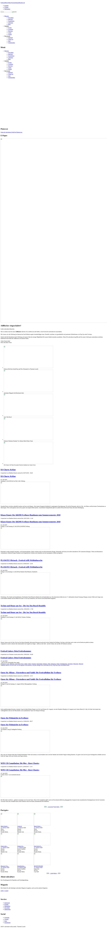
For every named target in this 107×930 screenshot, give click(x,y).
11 (48, 807)
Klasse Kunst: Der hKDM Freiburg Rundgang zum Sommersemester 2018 (30, 515)
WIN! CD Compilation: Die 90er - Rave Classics (20, 763)
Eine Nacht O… (38, 846)
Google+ (6, 919)
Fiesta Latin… (4, 846)
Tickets (10, 34)
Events (10, 27)
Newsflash (10, 17)
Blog (9, 24)
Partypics (10, 31)
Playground (7, 36)
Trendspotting (11, 42)
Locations (10, 29)
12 (49, 807)
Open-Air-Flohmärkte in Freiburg (14, 718)
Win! (9, 41)
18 (57, 807)
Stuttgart (17, 2)
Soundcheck (11, 21)
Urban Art (10, 39)
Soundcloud (7, 922)
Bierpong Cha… (5, 866)
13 (51, 807)
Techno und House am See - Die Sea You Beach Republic (23, 606)
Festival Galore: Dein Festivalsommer (16, 651)
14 (52, 807)
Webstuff (10, 37)
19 (58, 807)
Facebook (6, 917)
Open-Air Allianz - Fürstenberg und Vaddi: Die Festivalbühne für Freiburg (31, 673)
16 (54, 807)
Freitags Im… (20, 846)
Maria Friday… (38, 826)
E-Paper (6, 7)
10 (56, 873)
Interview (10, 19)
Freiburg (3, 2)
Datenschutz (7, 909)
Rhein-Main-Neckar (10, 2)
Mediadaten (7, 9)
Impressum (7, 902)
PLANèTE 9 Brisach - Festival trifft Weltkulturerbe (21, 560)
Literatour (10, 22)
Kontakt (6, 5)
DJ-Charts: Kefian (8, 470)
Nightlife (6, 26)
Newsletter (7, 907)
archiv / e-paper (4, 890)
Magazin (6, 16)
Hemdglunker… (21, 866)
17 (56, 807)
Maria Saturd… (4, 826)
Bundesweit (22, 2)
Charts (9, 32)
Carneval (19, 826)
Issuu (5, 921)
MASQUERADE (38, 866)
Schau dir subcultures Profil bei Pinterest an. (11, 132)
